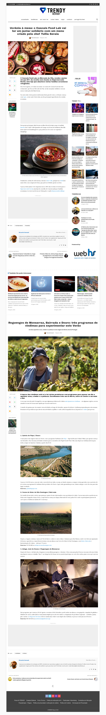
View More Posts (60, 232)
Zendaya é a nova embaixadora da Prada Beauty (87, 219)
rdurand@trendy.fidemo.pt (25, 241)
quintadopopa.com (31, 488)
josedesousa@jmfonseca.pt (42, 618)
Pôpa (65, 438)
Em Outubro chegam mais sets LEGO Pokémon (12, 114)
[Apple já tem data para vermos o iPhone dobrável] (41, 284)
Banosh (22, 127)
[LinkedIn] (10, 90)
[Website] (60, 245)
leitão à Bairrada (86, 541)
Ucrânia (28, 225)
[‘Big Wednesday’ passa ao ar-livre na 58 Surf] (78, 128)
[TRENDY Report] (53, 11)
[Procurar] (97, 19)
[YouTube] (97, 4)
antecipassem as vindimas (72, 401)
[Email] (10, 95)
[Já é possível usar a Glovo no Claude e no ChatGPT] (76, 211)
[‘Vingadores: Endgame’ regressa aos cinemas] (78, 108)
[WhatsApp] (15, 86)
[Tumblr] (15, 90)
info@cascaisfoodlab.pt (57, 191)
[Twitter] (92, 4)
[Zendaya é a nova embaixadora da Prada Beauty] (76, 220)
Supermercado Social (26, 189)
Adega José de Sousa (35, 616)
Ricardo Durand (35, 37)
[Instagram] (95, 4)
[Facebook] (90, 4)
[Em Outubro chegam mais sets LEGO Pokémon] (12, 107)
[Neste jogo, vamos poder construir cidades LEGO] (87, 284)
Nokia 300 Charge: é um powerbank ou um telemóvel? (12, 431)
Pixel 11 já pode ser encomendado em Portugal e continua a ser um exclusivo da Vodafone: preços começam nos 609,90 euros (91, 139)
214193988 (12, 4)
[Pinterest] (93, 4)
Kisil (61, 180)
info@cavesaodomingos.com (43, 545)
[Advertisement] (44, 113)
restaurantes (19, 225)
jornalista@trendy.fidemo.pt (24, 4)
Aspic (24, 97)
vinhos (85, 409)
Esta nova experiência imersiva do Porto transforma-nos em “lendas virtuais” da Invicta (91, 117)
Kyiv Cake (49, 180)
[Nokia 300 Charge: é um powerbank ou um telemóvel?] (12, 423)
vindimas (18, 653)
